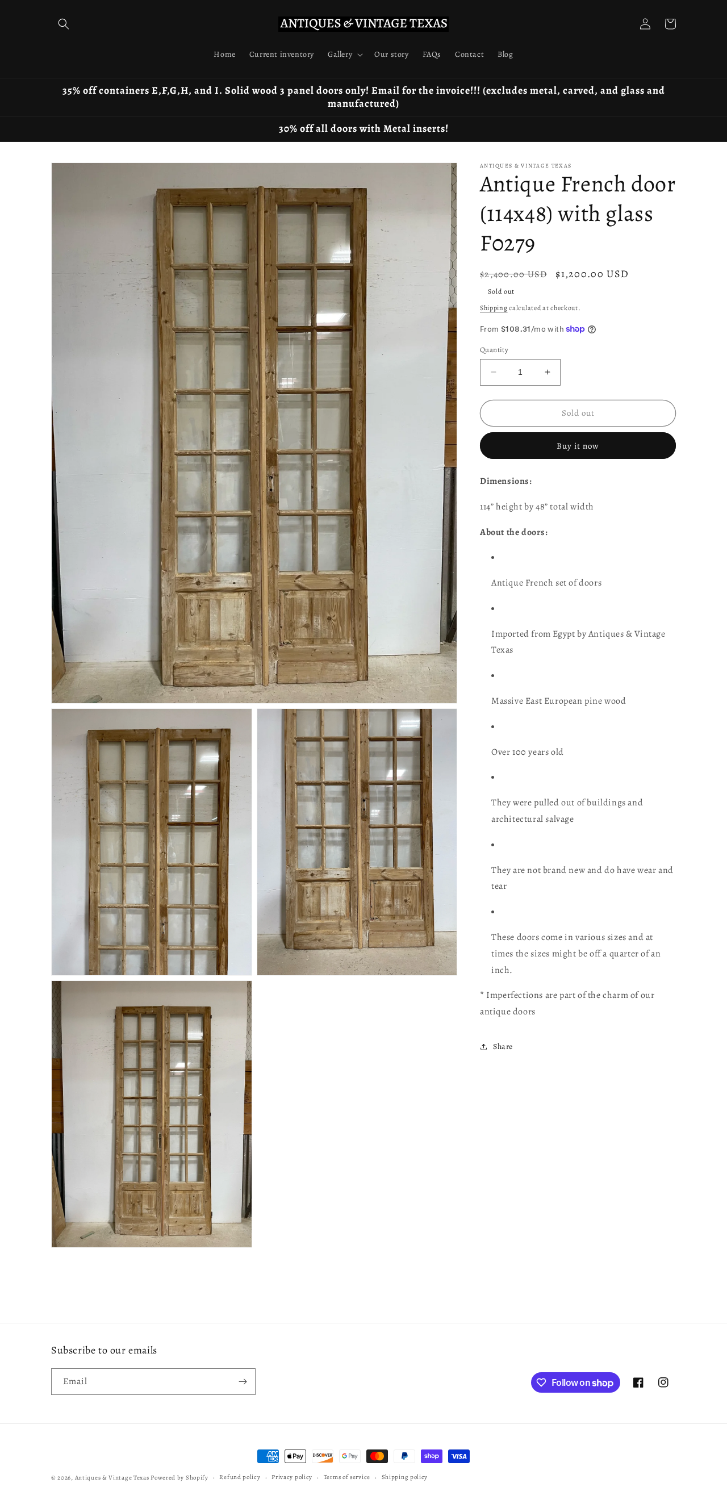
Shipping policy (405, 1477)
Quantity (494, 349)
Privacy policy (291, 1477)
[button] (63, 23)
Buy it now (578, 446)
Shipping (494, 307)
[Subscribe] (242, 1381)
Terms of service (347, 1477)
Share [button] (503, 1046)
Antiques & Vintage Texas (112, 1477)
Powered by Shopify (179, 1477)
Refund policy (239, 1477)
